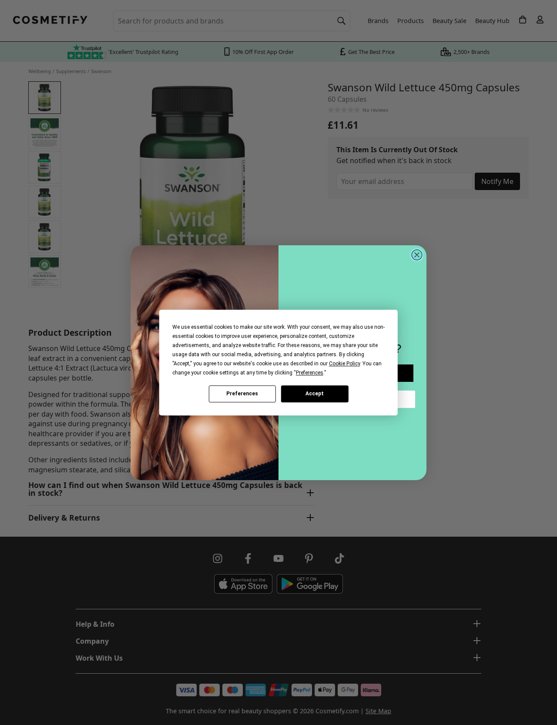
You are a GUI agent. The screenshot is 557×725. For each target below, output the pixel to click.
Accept (314, 394)
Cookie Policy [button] (344, 364)
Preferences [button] (309, 373)
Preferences (242, 394)
